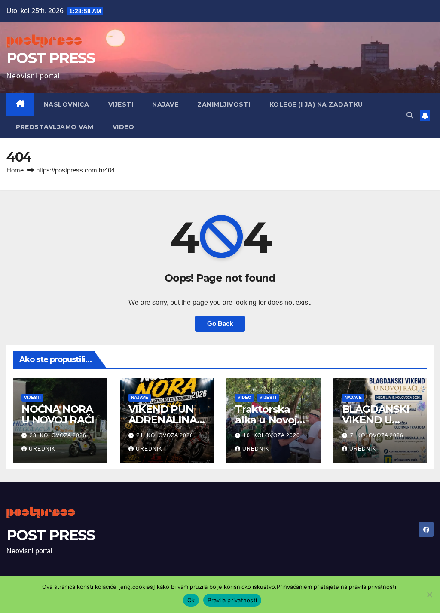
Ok (191, 600)
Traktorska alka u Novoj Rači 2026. (266, 420)
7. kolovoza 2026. (377, 435)
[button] (409, 115)
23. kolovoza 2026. (59, 435)
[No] (429, 594)
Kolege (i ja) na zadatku (316, 104)
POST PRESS (50, 58)
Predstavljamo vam (55, 127)
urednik (42, 449)
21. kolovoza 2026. (166, 435)
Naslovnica (66, 104)
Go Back (220, 323)
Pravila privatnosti (232, 600)
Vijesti (121, 104)
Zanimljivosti (224, 104)
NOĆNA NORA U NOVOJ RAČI (57, 414)
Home (15, 170)
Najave (165, 104)
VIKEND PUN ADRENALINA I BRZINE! (165, 420)
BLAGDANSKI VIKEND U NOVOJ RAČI (375, 420)
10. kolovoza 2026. (272, 435)
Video (123, 127)
